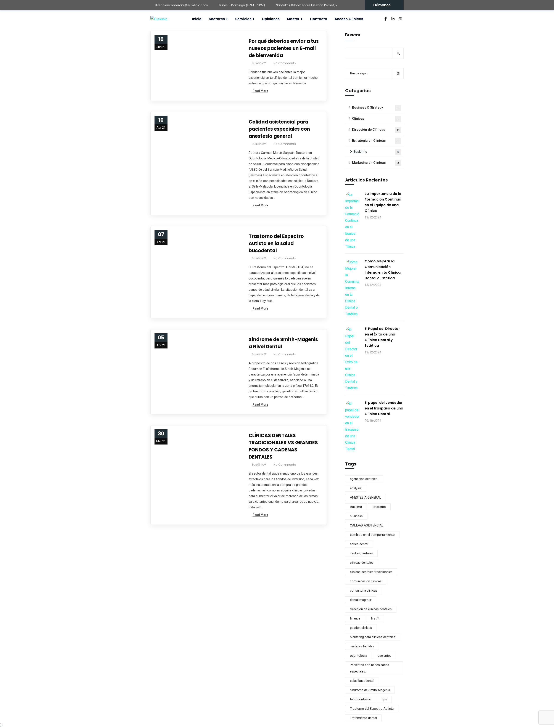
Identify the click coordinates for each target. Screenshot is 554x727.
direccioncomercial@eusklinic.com (181, 5)
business (356, 516)
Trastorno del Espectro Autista (372, 709)
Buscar (353, 35)
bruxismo (379, 507)
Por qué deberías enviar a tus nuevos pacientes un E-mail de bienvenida (284, 48)
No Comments (285, 63)
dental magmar (360, 600)
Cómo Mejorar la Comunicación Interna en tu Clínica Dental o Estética (383, 270)
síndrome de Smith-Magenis (370, 690)
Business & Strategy (375, 107)
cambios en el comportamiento (372, 535)
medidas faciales (362, 646)
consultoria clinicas (363, 590)
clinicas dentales (362, 563)
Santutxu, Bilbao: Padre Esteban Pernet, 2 (306, 5)
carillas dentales (361, 553)
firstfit (375, 618)
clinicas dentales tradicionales (371, 572)
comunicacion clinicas (366, 581)
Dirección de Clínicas (376, 130)
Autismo (356, 507)
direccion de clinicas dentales (371, 609)
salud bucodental (362, 681)
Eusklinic (376, 152)
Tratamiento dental (363, 718)
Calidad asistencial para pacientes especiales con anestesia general (279, 129)
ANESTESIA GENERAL (365, 497)
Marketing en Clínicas (375, 163)
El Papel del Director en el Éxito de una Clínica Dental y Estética (382, 337)
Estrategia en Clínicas (375, 141)
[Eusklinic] (158, 19)
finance (355, 618)
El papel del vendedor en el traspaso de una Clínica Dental (384, 408)
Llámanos (382, 5)
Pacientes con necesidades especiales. (369, 668)
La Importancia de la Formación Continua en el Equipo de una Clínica (383, 202)
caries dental (359, 544)
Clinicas (375, 118)
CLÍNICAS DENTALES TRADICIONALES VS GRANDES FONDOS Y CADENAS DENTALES (283, 446)
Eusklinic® (259, 63)
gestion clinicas (361, 628)
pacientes (384, 656)
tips (384, 699)
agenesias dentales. (364, 479)
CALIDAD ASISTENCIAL (366, 525)
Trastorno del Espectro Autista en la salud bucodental (276, 243)
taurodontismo (360, 699)
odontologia (358, 656)
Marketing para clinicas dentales (372, 637)
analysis (355, 488)
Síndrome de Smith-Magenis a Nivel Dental (283, 343)
